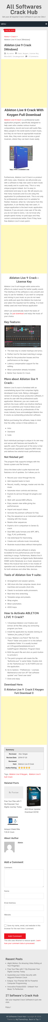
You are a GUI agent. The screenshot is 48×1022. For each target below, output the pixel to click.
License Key (34, 53)
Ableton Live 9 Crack (12, 120)
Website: (7, 915)
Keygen (25, 53)
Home (6, 36)
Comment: (8, 867)
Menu (3, 24)
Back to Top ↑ (35, 1019)
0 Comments (33, 56)
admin (11, 53)
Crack (13, 36)
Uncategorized (18, 56)
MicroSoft (8, 56)
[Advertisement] (24, 83)
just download (18, 313)
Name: (6, 891)
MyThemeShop (22, 1019)
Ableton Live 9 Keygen (18, 774)
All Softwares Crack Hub (24, 9)
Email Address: (10, 903)
